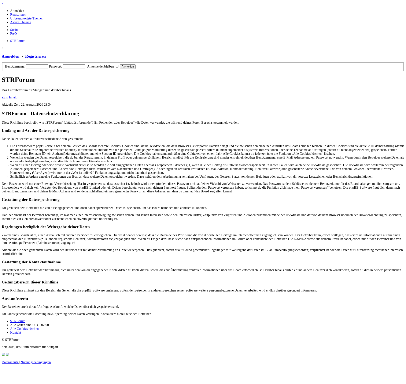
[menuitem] (17, 10)
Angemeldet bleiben (101, 66)
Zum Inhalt (9, 97)
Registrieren (35, 56)
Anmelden (10, 56)
